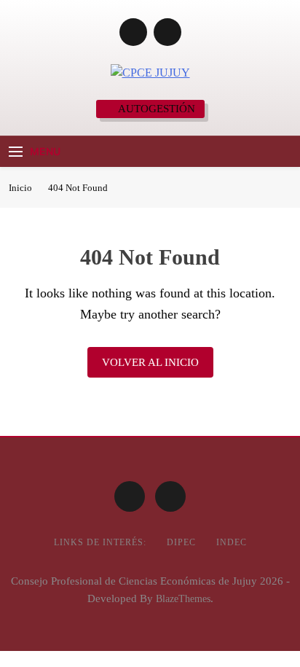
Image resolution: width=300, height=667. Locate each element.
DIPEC (181, 542)
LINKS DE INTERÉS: (100, 542)
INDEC (231, 542)
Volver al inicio (150, 362)
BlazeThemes (183, 598)
